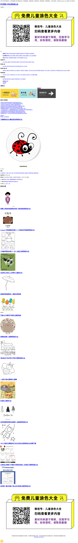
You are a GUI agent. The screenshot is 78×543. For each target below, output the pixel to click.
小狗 (6, 74)
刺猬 (12, 74)
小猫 (4, 74)
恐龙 (14, 74)
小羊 (16, 74)
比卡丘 (14, 70)
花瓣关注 (39, 88)
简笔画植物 (17, 53)
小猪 (21, 74)
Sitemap (4, 83)
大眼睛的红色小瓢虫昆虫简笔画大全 (11, 119)
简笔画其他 (32, 53)
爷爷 (16, 66)
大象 (23, 74)
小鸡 (31, 74)
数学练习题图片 (19, 55)
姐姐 (20, 66)
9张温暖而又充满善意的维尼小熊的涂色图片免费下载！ (11, 107)
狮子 (25, 74)
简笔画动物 (13, 53)
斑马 (29, 74)
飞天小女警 (47, 70)
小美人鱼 (30, 70)
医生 (26, 66)
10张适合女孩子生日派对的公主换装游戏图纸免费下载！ (11, 103)
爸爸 (14, 66)
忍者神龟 (38, 70)
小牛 (10, 74)
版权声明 (6, 81)
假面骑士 (4, 70)
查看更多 (2, 115)
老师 (8, 66)
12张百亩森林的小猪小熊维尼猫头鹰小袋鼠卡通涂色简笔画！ (12, 110)
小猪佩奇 (26, 70)
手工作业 (25, 57)
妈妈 (12, 66)
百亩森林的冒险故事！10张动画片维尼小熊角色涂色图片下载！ (13, 108)
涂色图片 (6, 57)
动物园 (35, 74)
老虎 (27, 74)
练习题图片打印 (6, 55)
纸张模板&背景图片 (13, 57)
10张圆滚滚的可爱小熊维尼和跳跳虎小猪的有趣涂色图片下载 (12, 112)
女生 (4, 66)
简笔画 (4, 53)
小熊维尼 (22, 70)
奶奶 (18, 66)
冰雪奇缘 (58, 70)
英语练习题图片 (26, 55)
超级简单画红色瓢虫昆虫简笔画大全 (10, 181)
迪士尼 (61, 70)
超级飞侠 (8, 70)
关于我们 (4, 82)
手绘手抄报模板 (20, 57)
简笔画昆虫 (27, 53)
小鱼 (8, 74)
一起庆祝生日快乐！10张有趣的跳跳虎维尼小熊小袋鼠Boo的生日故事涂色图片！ (16, 109)
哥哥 (22, 66)
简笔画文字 (22, 53)
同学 (10, 66)
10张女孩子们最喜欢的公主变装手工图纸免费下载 (10, 104)
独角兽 (68, 70)
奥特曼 (12, 70)
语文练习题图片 (12, 55)
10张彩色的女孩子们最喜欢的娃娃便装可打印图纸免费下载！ (12, 106)
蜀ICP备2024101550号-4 (39, 537)
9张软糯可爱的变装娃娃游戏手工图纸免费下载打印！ (11, 102)
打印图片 (2, 183)
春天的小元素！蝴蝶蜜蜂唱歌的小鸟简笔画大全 (13, 179)
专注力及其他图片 (33, 55)
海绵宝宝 (18, 70)
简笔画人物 (8, 53)
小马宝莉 (51, 70)
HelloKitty (65, 70)
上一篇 (5, 183)
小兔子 (18, 74)
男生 (6, 66)
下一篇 (8, 183)
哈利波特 (42, 70)
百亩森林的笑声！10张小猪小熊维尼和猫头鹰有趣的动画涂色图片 (13, 113)
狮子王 (54, 70)
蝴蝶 (33, 74)
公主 (24, 66)
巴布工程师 (34, 70)
